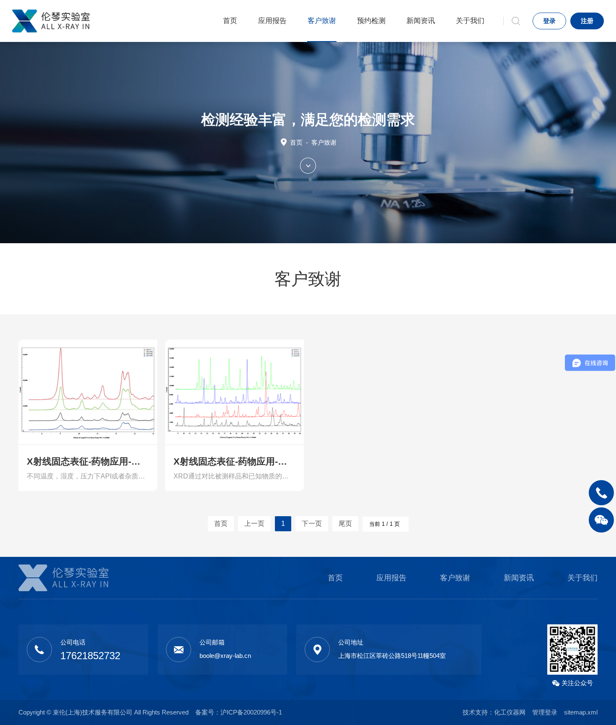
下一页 (312, 523)
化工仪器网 (509, 712)
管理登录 (544, 712)
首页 (230, 21)
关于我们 (470, 21)
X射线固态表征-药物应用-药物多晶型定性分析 (234, 461)
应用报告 (272, 21)
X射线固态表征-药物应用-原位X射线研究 (88, 461)
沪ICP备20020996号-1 (251, 712)
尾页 (345, 523)
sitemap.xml (581, 712)
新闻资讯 (420, 21)
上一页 (254, 523)
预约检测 (371, 21)
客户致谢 (322, 21)
